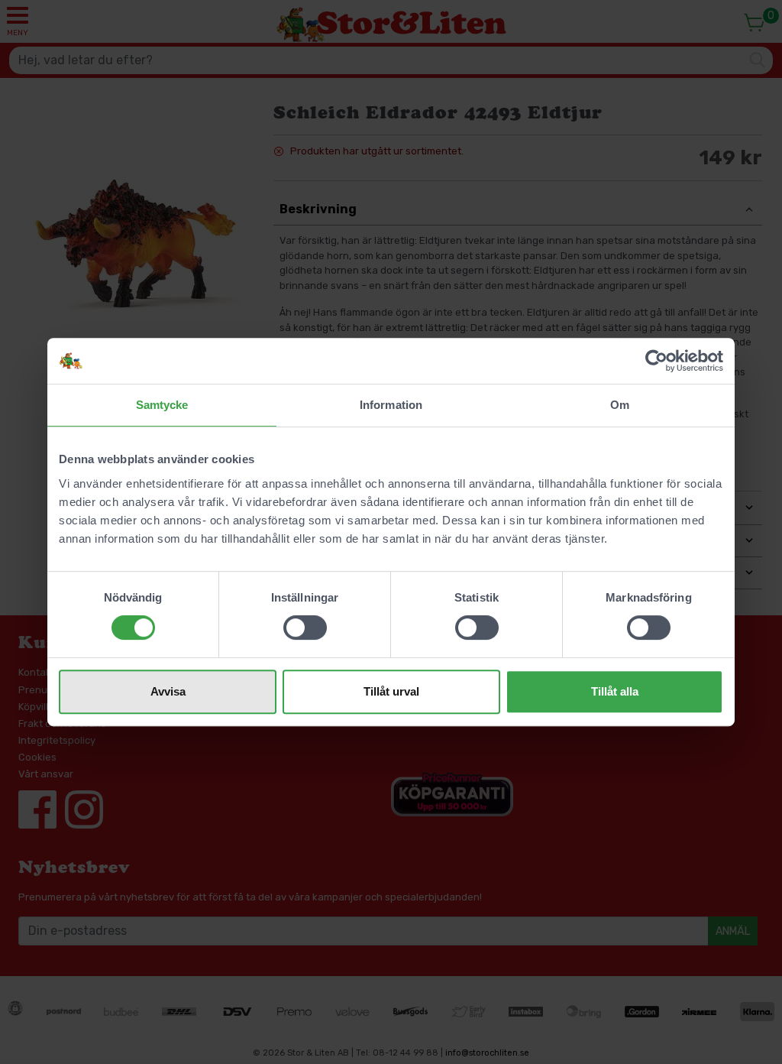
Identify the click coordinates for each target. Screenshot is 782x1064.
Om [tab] (619, 404)
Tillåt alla (614, 691)
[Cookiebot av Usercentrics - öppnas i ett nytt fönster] (656, 360)
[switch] (305, 627)
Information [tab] (391, 404)
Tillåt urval (391, 691)
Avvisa (168, 691)
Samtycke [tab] (162, 404)
